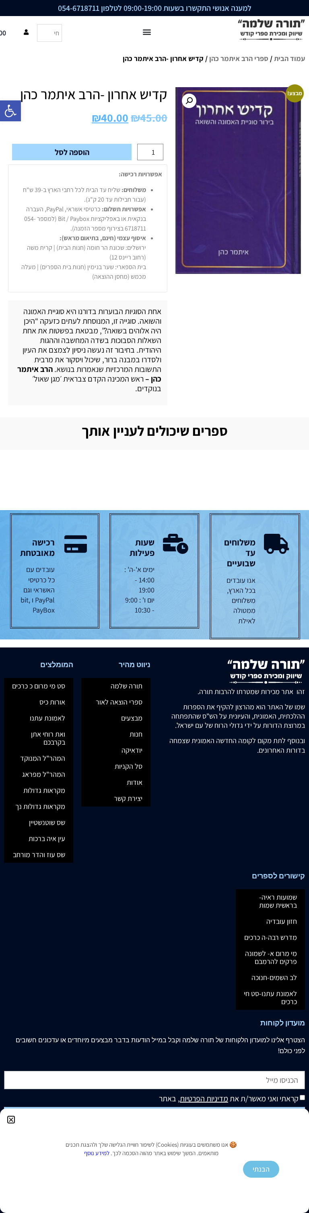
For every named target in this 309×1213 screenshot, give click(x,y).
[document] (154, 606)
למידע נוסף (96, 1153)
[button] (11, 1120)
